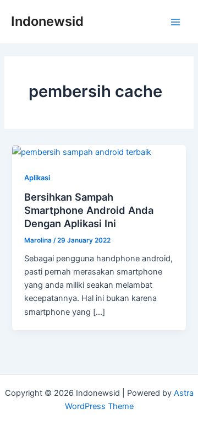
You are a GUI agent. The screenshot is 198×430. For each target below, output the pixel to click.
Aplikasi (37, 178)
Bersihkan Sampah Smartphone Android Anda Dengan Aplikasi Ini (88, 210)
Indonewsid (47, 21)
